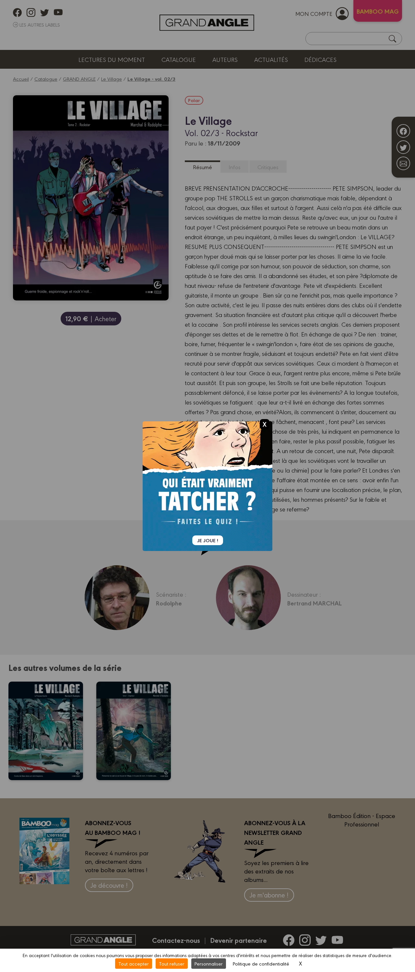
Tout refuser (171, 963)
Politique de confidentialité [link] (261, 963)
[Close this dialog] (264, 424)
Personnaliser (209, 963)
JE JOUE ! (207, 540)
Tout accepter (133, 963)
